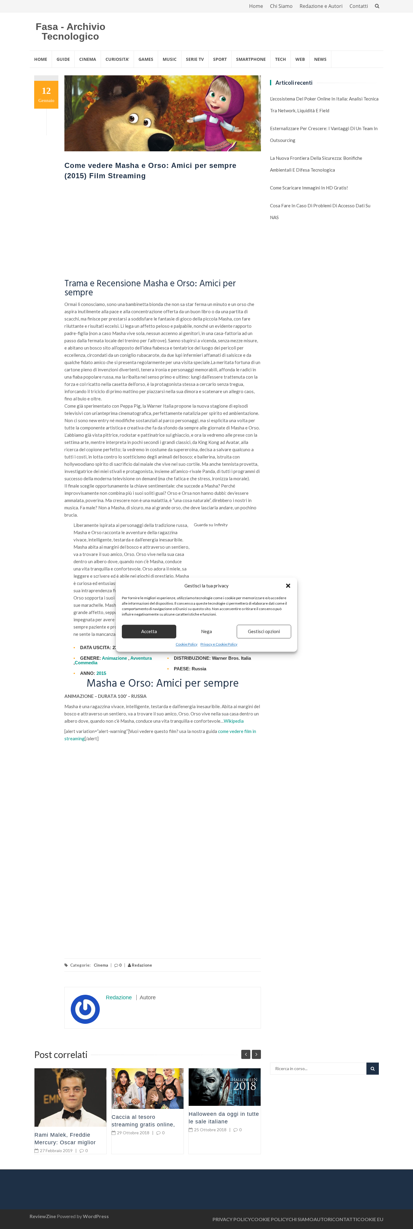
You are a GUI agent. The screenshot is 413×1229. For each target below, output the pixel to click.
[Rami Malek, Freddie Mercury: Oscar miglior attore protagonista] (70, 1097)
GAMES (145, 59)
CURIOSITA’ (117, 59)
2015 (101, 673)
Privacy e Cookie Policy (218, 644)
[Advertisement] (162, 231)
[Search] (372, 1069)
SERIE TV (195, 59)
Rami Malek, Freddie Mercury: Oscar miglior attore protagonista (65, 1142)
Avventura (141, 658)
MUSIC (170, 59)
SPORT (220, 59)
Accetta (149, 631)
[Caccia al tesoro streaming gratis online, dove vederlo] (148, 1088)
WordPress (96, 1216)
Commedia (86, 662)
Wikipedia (234, 721)
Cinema (101, 965)
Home (256, 6)
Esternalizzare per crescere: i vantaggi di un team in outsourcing (324, 134)
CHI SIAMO (301, 1219)
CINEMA (87, 59)
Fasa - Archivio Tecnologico (71, 31)
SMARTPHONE (251, 59)
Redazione (141, 965)
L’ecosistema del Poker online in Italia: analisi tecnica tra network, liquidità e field (324, 104)
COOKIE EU (370, 1219)
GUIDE (63, 59)
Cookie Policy (186, 644)
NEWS (320, 59)
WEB (300, 59)
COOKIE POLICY (269, 1219)
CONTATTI (344, 1219)
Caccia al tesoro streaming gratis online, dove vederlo (143, 1124)
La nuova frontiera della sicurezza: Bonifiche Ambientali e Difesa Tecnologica (316, 164)
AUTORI (323, 1219)
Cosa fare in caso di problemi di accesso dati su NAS (320, 211)
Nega (206, 631)
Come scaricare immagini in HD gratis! (309, 187)
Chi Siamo (281, 6)
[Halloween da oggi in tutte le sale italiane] (225, 1087)
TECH (280, 59)
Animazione (114, 658)
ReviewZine (43, 1216)
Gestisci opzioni (264, 631)
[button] (288, 586)
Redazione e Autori (321, 6)
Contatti (359, 6)
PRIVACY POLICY (232, 1219)
